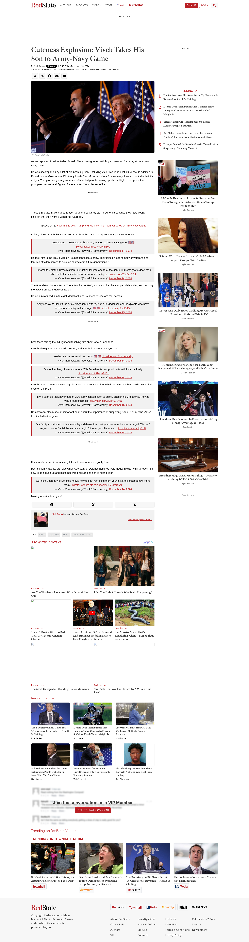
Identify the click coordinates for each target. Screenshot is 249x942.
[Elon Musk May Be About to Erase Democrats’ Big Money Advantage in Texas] (188, 398)
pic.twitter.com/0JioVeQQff (120, 274)
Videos (96, 5)
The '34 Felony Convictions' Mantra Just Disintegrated (195, 879)
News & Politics (147, 924)
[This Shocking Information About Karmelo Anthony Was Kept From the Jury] (135, 754)
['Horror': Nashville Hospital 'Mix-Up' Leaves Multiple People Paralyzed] (135, 713)
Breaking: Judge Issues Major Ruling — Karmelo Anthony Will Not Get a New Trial (188, 477)
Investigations (146, 919)
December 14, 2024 (120, 250)
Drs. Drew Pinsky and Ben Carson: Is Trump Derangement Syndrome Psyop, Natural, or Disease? (100, 880)
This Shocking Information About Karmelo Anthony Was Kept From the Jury (134, 772)
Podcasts (82, 5)
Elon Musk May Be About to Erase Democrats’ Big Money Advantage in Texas (188, 421)
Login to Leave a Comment (93, 810)
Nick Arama (39, 66)
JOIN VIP (191, 5)
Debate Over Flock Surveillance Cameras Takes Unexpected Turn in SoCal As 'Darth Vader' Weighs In (92, 731)
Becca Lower (188, 318)
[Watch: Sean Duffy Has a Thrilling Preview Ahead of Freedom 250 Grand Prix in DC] (188, 289)
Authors (65, 5)
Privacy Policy (173, 935)
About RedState (120, 919)
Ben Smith (188, 427)
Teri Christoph (79, 779)
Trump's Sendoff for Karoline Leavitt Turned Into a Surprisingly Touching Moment (91, 772)
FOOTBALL (54, 535)
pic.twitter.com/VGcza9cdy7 (117, 356)
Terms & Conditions (177, 929)
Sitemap (197, 924)
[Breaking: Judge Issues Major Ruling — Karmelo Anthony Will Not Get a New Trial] (188, 454)
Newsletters (199, 929)
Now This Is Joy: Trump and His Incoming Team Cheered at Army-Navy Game (101, 225)
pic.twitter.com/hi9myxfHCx (93, 373)
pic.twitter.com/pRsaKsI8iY (116, 308)
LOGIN (204, 5)
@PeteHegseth (80, 485)
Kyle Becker (36, 738)
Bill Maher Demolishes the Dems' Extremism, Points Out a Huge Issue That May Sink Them (49, 772)
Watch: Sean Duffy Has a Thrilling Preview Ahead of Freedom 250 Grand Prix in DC (188, 312)
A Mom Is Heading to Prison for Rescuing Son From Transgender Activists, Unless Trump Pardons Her (188, 202)
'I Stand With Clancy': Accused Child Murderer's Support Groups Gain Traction (188, 258)
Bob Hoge (78, 738)
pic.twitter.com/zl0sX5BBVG (106, 400)
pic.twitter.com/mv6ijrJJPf (131, 428)
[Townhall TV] (136, 5)
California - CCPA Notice (205, 919)
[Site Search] (214, 5)
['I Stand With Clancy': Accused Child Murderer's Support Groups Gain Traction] (188, 235)
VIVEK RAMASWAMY (82, 535)
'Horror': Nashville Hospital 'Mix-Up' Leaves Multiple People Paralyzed (133, 731)
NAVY (66, 535)
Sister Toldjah (188, 372)
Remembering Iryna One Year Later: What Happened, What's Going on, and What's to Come (188, 366)
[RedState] (43, 5)
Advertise (171, 924)
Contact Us (117, 924)
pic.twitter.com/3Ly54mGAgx (106, 485)
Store (108, 5)
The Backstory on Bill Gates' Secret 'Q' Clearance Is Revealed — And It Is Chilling (50, 731)
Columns (143, 935)
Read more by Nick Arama (140, 519)
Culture (142, 929)
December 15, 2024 (120, 312)
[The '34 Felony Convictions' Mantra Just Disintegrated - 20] (196, 858)
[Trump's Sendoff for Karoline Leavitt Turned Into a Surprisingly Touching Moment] (92, 754)
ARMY (42, 535)
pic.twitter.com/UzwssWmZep (93, 246)
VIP (112, 935)
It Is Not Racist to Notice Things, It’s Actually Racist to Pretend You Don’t (52, 879)
